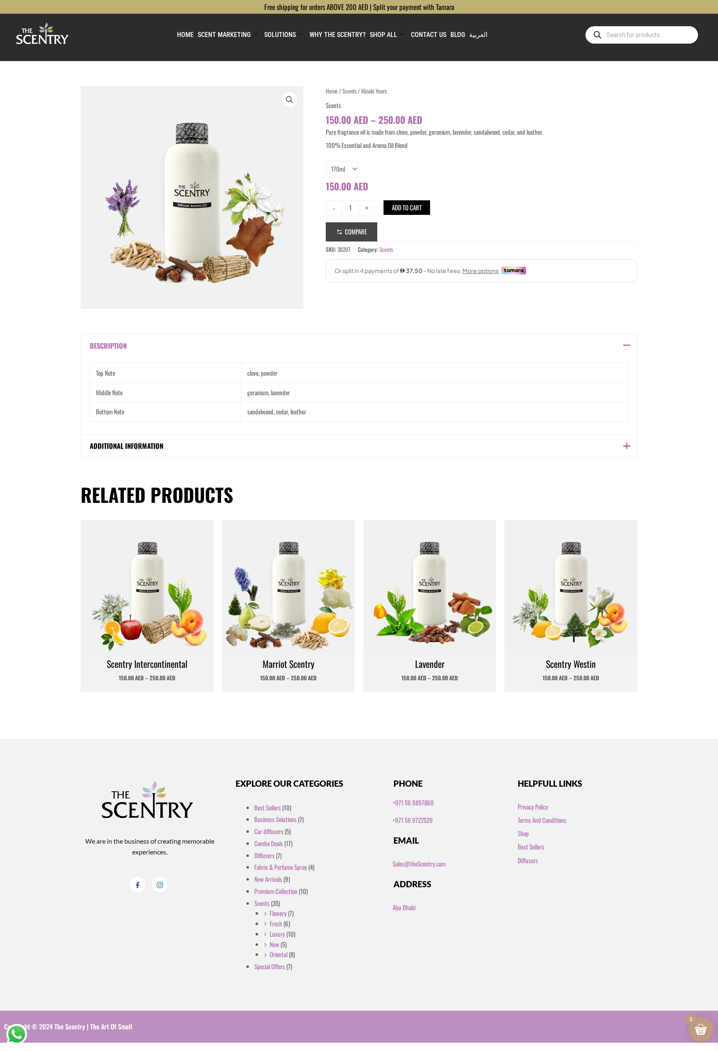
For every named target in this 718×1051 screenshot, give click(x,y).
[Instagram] (159, 884)
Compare (356, 231)
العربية (478, 35)
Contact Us (428, 35)
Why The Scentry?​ (338, 35)
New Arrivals (268, 879)
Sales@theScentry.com (419, 863)
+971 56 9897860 (413, 802)
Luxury (277, 933)
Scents (349, 91)
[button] (289, 99)
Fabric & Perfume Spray (280, 866)
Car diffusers (268, 831)
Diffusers (264, 855)
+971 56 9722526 (413, 820)
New (274, 944)
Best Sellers (267, 807)
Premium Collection (276, 891)
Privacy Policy (533, 806)
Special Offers (269, 966)
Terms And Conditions (542, 820)
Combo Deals (268, 843)
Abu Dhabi (404, 907)
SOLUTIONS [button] (280, 35)
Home (185, 35)
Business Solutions (275, 819)
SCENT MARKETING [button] (224, 35)
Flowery (278, 913)
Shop (523, 833)
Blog (457, 35)
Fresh (276, 923)
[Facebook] (137, 884)
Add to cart (407, 207)
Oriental (279, 954)
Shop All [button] (383, 35)
